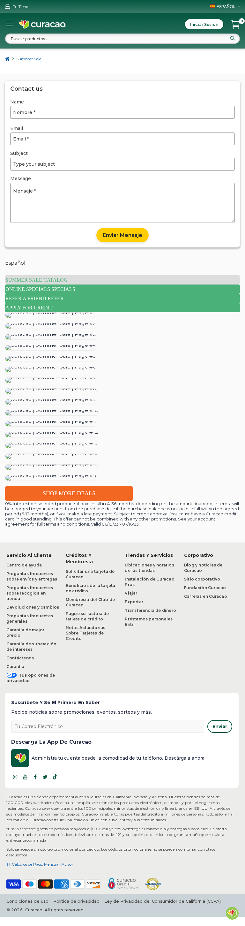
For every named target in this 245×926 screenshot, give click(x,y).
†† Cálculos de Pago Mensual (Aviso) (39, 864)
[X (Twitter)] (45, 777)
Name (17, 102)
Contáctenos (20, 658)
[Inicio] (7, 58)
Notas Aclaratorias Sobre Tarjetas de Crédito (86, 633)
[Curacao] (42, 24)
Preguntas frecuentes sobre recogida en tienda (29, 593)
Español (15, 263)
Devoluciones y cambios (32, 607)
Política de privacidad (76, 901)
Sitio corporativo (202, 579)
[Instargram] (15, 777)
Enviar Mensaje (122, 235)
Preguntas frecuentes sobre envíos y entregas (31, 576)
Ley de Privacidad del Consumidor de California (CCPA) (162, 901)
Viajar (131, 593)
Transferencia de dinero (150, 610)
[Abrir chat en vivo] (232, 913)
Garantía (15, 666)
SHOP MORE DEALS (69, 493)
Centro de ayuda (24, 565)
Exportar (134, 601)
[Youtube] (25, 777)
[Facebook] (35, 777)
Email (16, 128)
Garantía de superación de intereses (31, 646)
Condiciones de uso (27, 901)
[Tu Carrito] (235, 24)
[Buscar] (232, 38)
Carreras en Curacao (205, 596)
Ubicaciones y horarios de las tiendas (149, 568)
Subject (19, 153)
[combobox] (122, 39)
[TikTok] (55, 777)
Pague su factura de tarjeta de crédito (87, 616)
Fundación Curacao (205, 587)
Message (20, 178)
